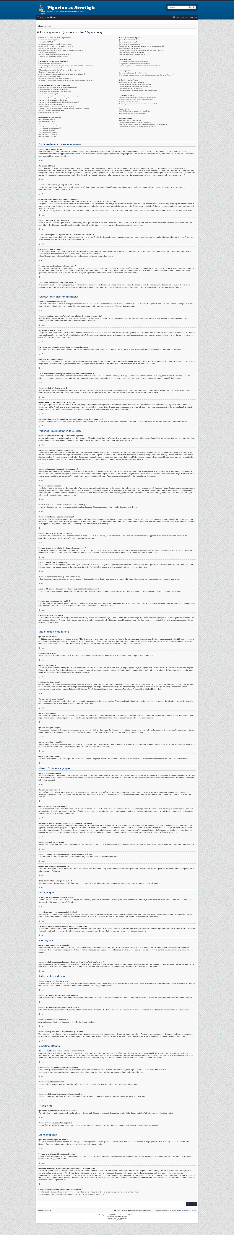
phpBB (151, 364)
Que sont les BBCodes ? (46, 119)
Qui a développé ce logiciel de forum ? (131, 120)
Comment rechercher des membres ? (131, 88)
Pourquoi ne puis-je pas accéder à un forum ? (53, 100)
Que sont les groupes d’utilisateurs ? (131, 44)
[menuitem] (53, 17)
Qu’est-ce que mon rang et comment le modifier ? (54, 78)
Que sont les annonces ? (46, 130)
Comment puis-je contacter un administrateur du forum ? (137, 126)
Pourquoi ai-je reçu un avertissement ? (51, 104)
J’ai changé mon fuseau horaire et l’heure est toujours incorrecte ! (59, 70)
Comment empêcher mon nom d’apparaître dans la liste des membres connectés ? (65, 66)
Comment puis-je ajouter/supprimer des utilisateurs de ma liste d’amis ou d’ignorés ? (146, 75)
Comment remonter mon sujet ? (48, 112)
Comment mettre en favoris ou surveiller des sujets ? (136, 100)
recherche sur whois (176, 1171)
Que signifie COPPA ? (45, 42)
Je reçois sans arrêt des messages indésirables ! (135, 63)
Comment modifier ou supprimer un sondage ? (53, 98)
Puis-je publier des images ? (47, 126)
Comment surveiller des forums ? (129, 102)
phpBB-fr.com (120, 1220)
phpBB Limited (97, 1142)
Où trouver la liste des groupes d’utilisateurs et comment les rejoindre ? (142, 46)
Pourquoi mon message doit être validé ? (51, 110)
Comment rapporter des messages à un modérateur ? (56, 106)
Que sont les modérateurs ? (128, 42)
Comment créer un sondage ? (48, 94)
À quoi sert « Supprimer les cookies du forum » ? (54, 56)
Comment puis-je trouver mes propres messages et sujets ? (138, 90)
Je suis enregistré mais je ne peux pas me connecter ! (56, 46)
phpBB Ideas (149, 1156)
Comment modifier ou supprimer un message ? (53, 89)
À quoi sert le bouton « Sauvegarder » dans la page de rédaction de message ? (64, 108)
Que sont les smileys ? (45, 124)
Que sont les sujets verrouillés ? (49, 134)
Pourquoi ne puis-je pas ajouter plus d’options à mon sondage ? (59, 96)
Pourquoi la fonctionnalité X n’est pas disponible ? (135, 122)
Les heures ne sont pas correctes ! (50, 68)
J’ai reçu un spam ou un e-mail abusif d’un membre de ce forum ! (140, 66)
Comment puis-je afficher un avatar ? (50, 76)
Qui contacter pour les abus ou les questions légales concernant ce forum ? (143, 124)
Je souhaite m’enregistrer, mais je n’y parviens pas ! (55, 44)
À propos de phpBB (84, 1144)
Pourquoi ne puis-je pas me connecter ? (51, 48)
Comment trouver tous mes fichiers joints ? (133, 113)
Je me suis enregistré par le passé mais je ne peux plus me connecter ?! (62, 50)
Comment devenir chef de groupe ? (130, 48)
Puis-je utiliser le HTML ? (46, 121)
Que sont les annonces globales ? (49, 128)
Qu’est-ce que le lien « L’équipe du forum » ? (133, 54)
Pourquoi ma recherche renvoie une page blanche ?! (136, 86)
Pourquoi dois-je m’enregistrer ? (48, 40)
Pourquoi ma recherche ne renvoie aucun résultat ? (135, 84)
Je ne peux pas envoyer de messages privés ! (134, 61)
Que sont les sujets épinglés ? (48, 132)
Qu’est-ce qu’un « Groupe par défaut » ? (132, 52)
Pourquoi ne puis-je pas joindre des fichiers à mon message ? (58, 102)
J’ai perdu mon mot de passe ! (48, 52)
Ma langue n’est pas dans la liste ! (49, 72)
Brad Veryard (122, 1216)
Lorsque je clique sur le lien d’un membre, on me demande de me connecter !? (66, 80)
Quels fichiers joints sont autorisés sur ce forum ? (135, 111)
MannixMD (123, 1218)
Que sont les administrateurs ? (129, 40)
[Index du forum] (41, 9)
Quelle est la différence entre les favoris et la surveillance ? (138, 97)
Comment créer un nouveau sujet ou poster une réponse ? (57, 87)
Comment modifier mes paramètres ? (50, 63)
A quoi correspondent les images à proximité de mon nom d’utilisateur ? (61, 74)
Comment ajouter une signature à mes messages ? (55, 91)
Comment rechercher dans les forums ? (132, 82)
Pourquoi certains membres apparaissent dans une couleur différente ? (142, 50)
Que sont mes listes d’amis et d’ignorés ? (132, 73)
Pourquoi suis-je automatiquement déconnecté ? (54, 54)
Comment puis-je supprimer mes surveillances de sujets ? (138, 104)
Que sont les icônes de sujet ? (48, 136)
